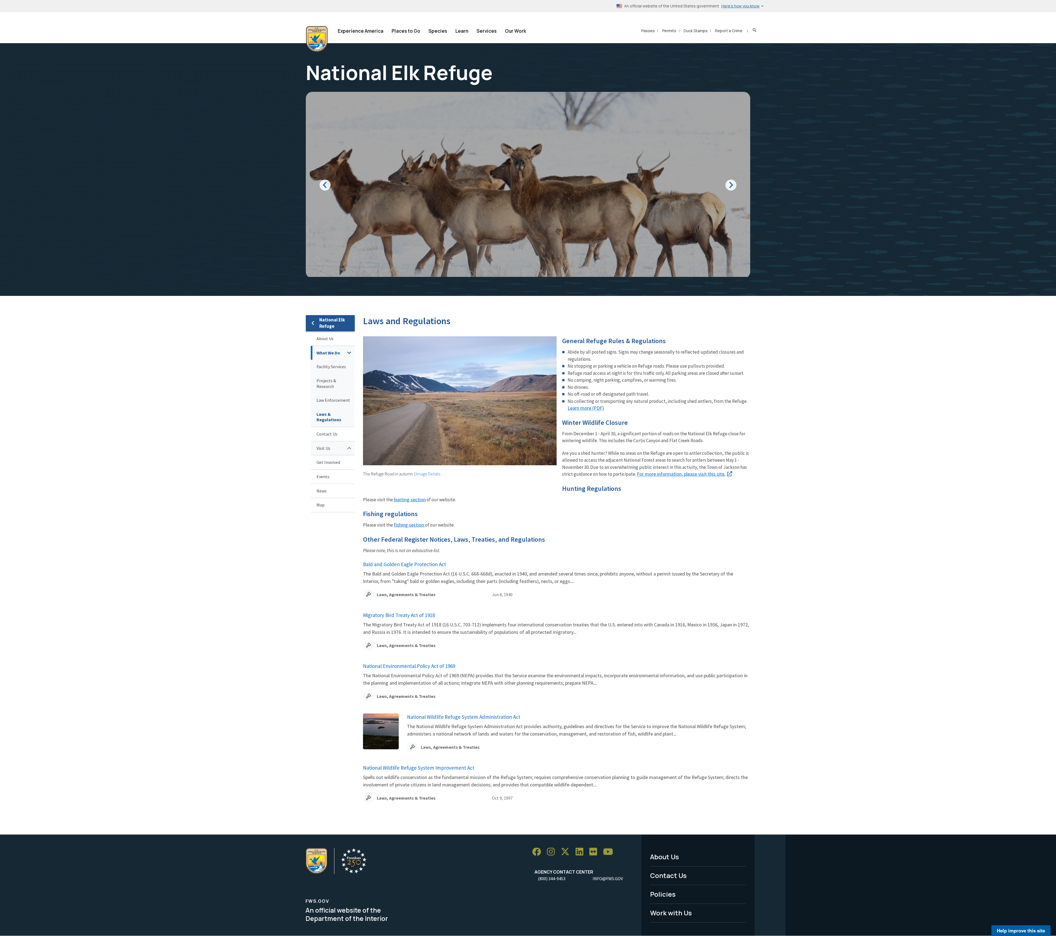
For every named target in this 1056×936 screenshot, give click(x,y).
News (322, 491)
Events (323, 476)
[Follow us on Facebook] (538, 852)
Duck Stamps (696, 30)
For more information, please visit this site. (681, 474)
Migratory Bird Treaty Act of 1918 (399, 615)
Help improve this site (1021, 930)
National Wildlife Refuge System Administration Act (463, 717)
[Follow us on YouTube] (610, 852)
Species (437, 31)
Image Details (428, 474)
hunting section (410, 499)
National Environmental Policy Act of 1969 (409, 666)
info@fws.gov (608, 878)
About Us (325, 338)
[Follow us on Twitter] (567, 852)
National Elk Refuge (332, 323)
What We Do (328, 353)
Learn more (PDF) (586, 408)
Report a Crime (729, 30)
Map (320, 505)
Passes (648, 30)
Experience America (360, 31)
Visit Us (323, 448)
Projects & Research (326, 383)
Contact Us (327, 434)
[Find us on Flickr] (595, 852)
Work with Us (671, 912)
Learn (461, 31)
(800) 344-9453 (551, 878)
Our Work (515, 31)
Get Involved (328, 462)
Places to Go (406, 31)
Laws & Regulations (329, 417)
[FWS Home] (317, 39)
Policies (663, 894)
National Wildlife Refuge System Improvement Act (418, 767)
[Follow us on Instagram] (553, 852)
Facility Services (331, 366)
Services (487, 31)
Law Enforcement (333, 400)
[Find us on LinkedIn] (581, 852)
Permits (669, 30)
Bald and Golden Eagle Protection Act (404, 564)
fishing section (409, 525)
